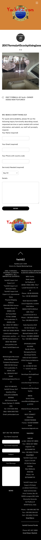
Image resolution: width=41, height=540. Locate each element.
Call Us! (30, 438)
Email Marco (30, 518)
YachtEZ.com (18, 264)
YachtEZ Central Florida (30, 525)
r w (20, 50)
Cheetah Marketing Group (24, 266)
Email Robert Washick (30, 533)
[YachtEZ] (19, 27)
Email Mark (30, 455)
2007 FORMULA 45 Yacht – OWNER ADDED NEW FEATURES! (19, 98)
